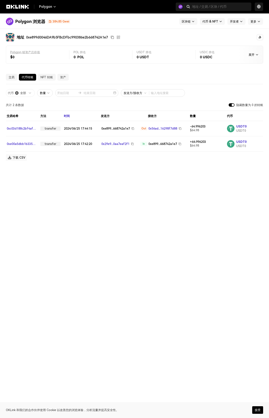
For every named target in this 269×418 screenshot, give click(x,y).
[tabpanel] (134, 122)
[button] (188, 7)
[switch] (232, 105)
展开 (251, 54)
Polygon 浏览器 (30, 21)
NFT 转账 (47, 77)
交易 (12, 77)
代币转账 (27, 77)
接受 (258, 410)
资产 (63, 77)
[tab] (11, 77)
